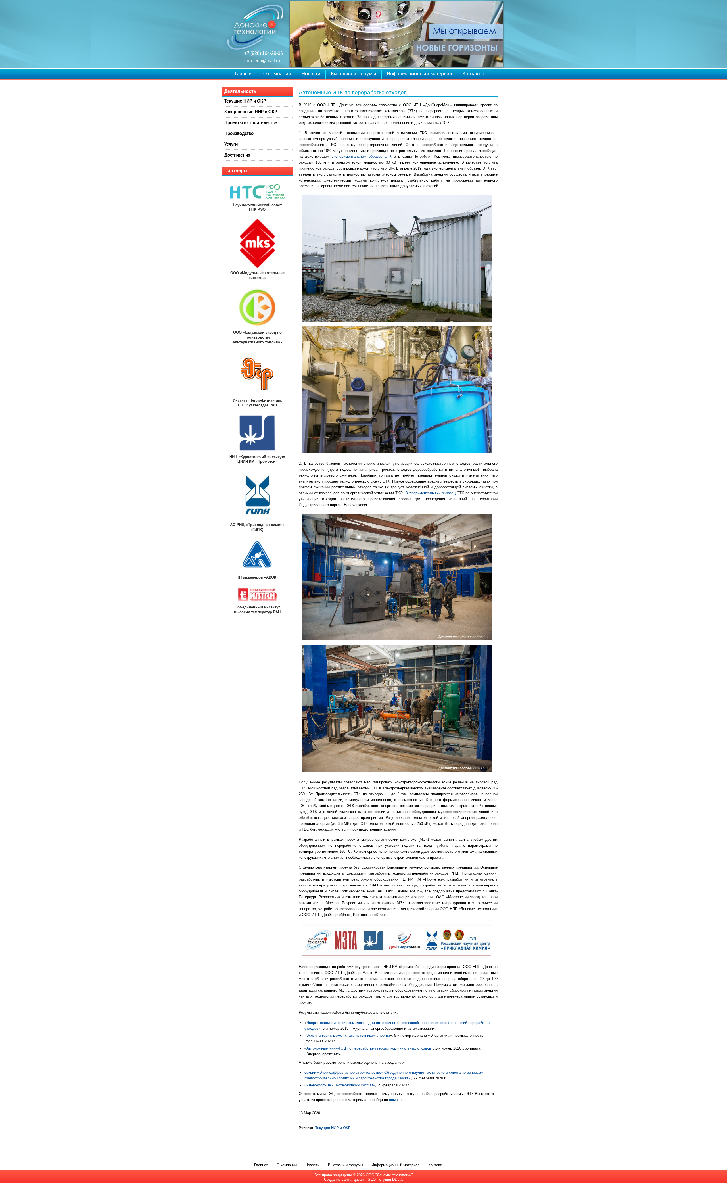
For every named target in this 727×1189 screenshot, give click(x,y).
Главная (244, 74)
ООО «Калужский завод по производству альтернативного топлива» (257, 337)
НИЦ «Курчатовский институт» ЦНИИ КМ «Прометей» (257, 459)
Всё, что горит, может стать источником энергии (348, 1035)
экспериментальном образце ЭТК (360, 156)
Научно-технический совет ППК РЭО (257, 207)
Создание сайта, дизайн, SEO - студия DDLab (363, 1179)
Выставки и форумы (353, 74)
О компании (277, 74)
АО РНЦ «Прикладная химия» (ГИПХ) (257, 527)
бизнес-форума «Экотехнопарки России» (339, 1085)
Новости (311, 74)
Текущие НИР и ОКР (333, 1128)
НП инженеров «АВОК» (257, 577)
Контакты (473, 74)
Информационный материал (419, 74)
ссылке (395, 1100)
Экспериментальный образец (430, 493)
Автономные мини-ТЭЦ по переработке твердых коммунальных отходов (368, 1048)
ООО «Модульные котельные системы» (257, 275)
